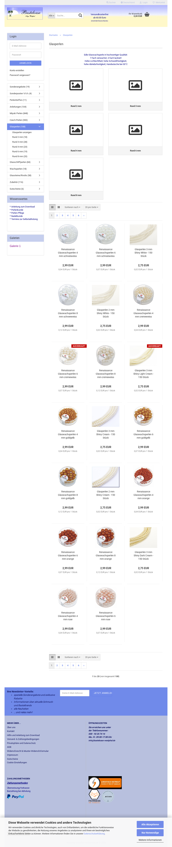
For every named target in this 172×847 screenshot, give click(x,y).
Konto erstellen (17, 70)
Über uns (11, 727)
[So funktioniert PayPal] (15, 796)
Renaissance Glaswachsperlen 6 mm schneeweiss (106, 252)
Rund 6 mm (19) (19, 151)
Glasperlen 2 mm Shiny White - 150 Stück (106, 313)
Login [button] (145, 2)
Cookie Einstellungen (17, 762)
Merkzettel (160, 2)
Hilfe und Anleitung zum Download (23, 735)
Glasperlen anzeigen (22, 132)
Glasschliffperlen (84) (20, 162)
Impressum (12, 755)
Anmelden (25, 63)
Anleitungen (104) (18, 106)
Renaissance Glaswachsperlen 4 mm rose (68, 616)
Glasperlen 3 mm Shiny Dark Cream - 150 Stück (143, 555)
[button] (127, 2)
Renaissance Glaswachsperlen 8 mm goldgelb (68, 495)
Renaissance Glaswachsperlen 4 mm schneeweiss (68, 252)
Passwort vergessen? (20, 75)
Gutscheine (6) (17, 189)
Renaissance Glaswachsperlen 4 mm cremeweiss (143, 313)
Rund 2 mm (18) (19, 137)
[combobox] (72, 207)
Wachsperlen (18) (18, 169)
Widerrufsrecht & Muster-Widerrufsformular (28, 751)
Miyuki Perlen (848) (19, 113)
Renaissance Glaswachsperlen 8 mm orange (106, 555)
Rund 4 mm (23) (19, 147)
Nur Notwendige (150, 832)
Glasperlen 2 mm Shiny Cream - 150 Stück (105, 495)
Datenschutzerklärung (94, 833)
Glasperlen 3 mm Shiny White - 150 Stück (143, 252)
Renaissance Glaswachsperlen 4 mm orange (143, 495)
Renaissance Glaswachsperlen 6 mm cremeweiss (68, 374)
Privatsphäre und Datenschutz (21, 743)
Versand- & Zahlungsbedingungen (23, 739)
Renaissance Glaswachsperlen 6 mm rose (106, 616)
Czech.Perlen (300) (19, 120)
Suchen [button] (112, 2)
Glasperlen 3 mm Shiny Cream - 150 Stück (105, 434)
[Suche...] (80, 16)
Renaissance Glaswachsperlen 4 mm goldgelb (68, 434)
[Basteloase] (25, 13)
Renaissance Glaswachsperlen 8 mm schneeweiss (68, 313)
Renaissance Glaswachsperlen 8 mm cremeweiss (106, 374)
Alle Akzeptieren (150, 824)
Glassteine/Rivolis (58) (20, 175)
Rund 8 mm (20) (19, 156)
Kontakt (10, 731)
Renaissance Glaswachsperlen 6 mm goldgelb (143, 434)
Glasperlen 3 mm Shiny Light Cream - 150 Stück (143, 374)
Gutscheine (12, 759)
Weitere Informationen (150, 840)
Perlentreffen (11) (18, 100)
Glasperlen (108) (18, 126)
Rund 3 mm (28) (19, 142)
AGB (9, 747)
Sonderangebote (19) (20, 86)
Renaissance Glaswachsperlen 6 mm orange (68, 555)
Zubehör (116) (16, 182)
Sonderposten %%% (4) (21, 93)
